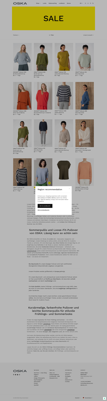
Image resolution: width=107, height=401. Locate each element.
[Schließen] (69, 188)
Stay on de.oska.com (43, 210)
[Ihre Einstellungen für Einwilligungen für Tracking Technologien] (104, 398)
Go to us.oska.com (45, 206)
